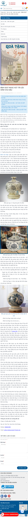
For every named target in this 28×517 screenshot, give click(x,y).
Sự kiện (3, 24)
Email (2, 461)
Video (2, 31)
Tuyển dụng (4, 36)
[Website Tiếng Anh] (25, 3)
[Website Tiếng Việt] (23, 3)
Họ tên (2, 455)
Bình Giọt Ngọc (5, 154)
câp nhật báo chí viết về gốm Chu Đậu (10, 39)
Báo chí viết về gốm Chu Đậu (8, 26)
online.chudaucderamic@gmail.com (9, 512)
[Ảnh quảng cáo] (14, 63)
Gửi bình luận (22, 468)
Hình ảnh (3, 34)
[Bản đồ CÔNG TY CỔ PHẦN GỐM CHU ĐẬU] (23, 507)
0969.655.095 (5, 508)
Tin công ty (3, 29)
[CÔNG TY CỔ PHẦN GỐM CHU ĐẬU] (4, 3)
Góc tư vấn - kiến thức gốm (7, 21)
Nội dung (3, 442)
